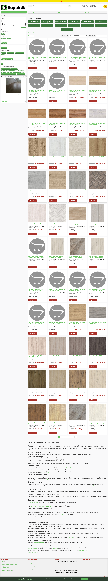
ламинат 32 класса (52, 461)
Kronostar (41, 506)
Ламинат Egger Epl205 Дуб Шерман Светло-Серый (97, 323)
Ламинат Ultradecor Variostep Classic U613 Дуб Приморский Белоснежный (96, 257)
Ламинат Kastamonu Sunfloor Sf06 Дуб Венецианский (77, 124)
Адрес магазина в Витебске (67, 12)
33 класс (71, 461)
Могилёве (35, 548)
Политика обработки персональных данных (10, 564)
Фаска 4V (30, 471)
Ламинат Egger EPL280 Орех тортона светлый (35, 389)
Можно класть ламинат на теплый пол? (10, 94)
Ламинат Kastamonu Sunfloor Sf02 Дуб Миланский (97, 91)
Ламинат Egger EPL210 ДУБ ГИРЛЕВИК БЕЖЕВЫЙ (35, 356)
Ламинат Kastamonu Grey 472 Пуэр (36, 156)
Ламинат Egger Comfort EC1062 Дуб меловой (97, 389)
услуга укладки (55, 548)
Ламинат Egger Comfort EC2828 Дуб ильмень (57, 423)
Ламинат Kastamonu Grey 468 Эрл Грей (36, 190)
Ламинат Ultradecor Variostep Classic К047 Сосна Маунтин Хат (76, 257)
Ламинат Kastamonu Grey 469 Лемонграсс (76, 157)
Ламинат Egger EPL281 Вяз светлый (57, 388)
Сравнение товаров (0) (32, 32)
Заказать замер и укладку (33, 552)
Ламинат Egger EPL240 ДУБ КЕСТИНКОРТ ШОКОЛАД (95, 190)
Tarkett (44, 506)
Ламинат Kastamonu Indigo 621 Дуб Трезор (77, 190)
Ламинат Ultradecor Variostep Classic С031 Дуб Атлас (96, 224)
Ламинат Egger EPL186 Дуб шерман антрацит (97, 356)
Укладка (3, 566)
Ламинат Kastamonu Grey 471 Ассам (97, 156)
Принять (84, 578)
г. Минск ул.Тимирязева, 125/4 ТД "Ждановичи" (37, 563)
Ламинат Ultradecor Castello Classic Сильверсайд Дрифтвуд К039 (77, 58)
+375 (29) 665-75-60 (83, 550)
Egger (31, 503)
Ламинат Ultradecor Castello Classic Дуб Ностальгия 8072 (57, 91)
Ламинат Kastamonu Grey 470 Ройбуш (56, 190)
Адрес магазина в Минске (41, 12)
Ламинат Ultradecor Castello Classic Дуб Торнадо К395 (37, 58)
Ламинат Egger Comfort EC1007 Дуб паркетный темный (77, 389)
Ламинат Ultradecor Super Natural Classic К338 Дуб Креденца (97, 290)
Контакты (4, 561)
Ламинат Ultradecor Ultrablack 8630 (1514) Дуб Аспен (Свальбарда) (97, 423)
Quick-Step (32, 502)
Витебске (30, 548)
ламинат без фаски (45, 472)
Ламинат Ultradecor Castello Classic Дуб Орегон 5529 (37, 91)
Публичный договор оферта (7, 570)
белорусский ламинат (59, 505)
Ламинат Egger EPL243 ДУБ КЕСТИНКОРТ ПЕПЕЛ (55, 224)
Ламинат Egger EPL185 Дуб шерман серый (77, 356)
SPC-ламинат (95, 485)
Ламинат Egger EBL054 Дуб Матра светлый (36, 224)
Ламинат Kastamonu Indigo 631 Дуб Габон (77, 423)
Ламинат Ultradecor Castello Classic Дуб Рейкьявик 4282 (97, 58)
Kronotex (35, 503)
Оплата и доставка (5, 563)
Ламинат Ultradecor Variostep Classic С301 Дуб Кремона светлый (77, 224)
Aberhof (47, 506)
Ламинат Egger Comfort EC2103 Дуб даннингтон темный (37, 423)
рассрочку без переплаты (39, 542)
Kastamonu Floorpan (34, 506)
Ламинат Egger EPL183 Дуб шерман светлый (57, 356)
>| (75, 436)
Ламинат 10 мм (69, 467)
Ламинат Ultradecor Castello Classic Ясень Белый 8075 (57, 58)
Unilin (37, 502)
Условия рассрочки (5, 567)
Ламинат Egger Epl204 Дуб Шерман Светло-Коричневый (77, 323)
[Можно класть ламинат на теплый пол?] (14, 85)
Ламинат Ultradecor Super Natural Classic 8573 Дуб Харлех (77, 290)
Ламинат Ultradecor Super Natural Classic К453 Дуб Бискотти (57, 323)
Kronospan (32, 505)
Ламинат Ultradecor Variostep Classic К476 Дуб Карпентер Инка (36, 257)
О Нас (3, 569)
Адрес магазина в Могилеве (94, 12)
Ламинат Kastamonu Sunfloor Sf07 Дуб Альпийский (97, 124)
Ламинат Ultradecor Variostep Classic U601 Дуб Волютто (35, 290)
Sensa (51, 506)
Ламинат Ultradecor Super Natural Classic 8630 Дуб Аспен (57, 290)
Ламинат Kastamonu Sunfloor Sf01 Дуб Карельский (77, 91)
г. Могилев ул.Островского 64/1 (34, 569)
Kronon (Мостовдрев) (49, 505)
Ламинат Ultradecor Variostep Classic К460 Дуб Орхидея (56, 257)
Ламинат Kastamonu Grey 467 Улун (57, 156)
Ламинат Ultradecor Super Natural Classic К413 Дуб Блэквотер (36, 323)
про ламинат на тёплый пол (46, 479)
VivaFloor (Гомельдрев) (39, 505)
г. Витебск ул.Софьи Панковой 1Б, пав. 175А (37, 566)
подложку (62, 514)
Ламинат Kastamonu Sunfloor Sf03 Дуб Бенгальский (36, 124)
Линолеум (71, 537)
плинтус (66, 514)
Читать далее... (4, 101)
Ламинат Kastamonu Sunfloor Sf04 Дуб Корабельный (57, 124)
